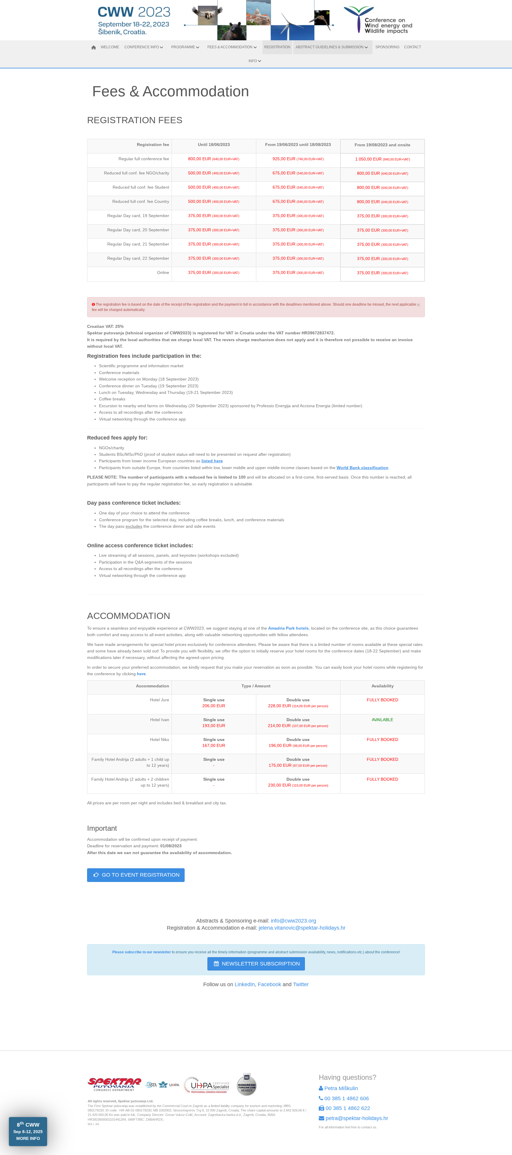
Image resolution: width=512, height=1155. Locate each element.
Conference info (141, 47)
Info (253, 61)
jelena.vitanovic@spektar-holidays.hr (302, 928)
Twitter (301, 984)
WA (90, 1124)
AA (97, 1124)
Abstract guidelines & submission (330, 47)
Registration (277, 47)
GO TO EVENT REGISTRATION (140, 875)
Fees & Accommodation (229, 47)
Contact (412, 47)
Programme (183, 47)
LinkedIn (245, 984)
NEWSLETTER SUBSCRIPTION (260, 964)
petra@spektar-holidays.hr (357, 1118)
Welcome (110, 47)
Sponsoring (387, 47)
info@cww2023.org (293, 921)
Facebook (269, 984)
